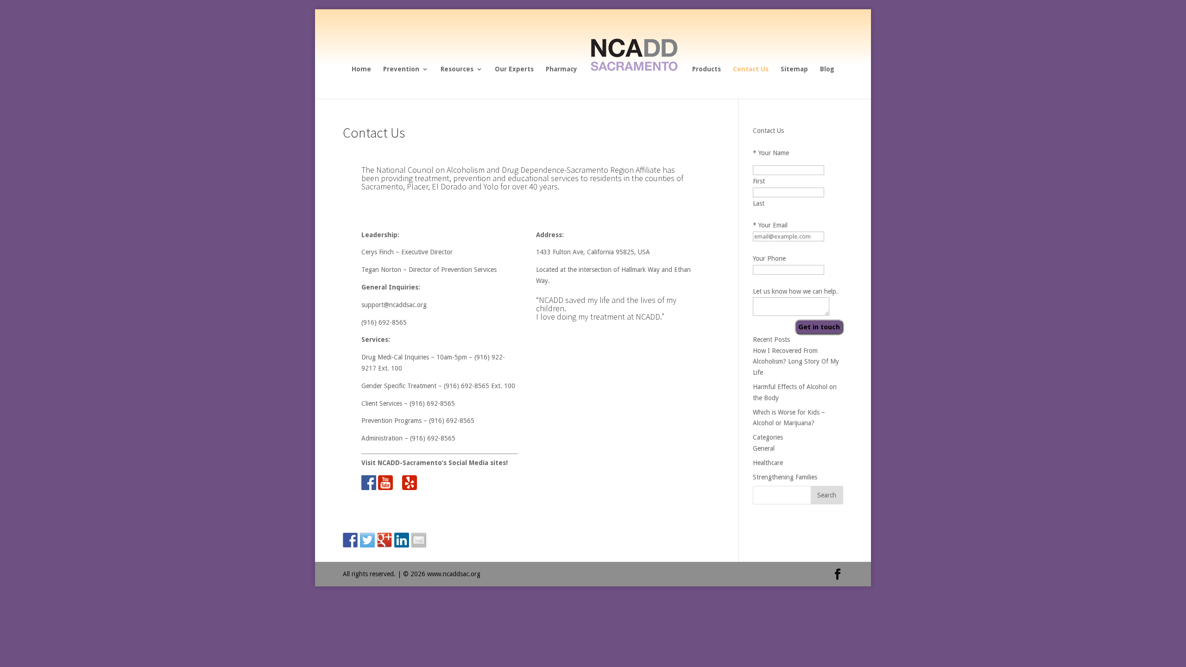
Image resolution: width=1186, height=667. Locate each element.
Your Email (770, 225)
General (764, 448)
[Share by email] (418, 540)
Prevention (401, 69)
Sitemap (794, 69)
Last (758, 203)
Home (361, 69)
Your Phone (769, 258)
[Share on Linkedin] (401, 540)
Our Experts (514, 69)
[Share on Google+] (384, 540)
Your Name (771, 153)
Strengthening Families (785, 477)
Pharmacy (561, 69)
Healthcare (768, 462)
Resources (457, 69)
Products (706, 69)
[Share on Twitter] (367, 540)
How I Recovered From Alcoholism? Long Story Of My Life (796, 362)
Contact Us (751, 69)
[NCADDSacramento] (633, 89)
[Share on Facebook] (350, 540)
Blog (827, 69)
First (759, 181)
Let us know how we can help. (795, 291)
